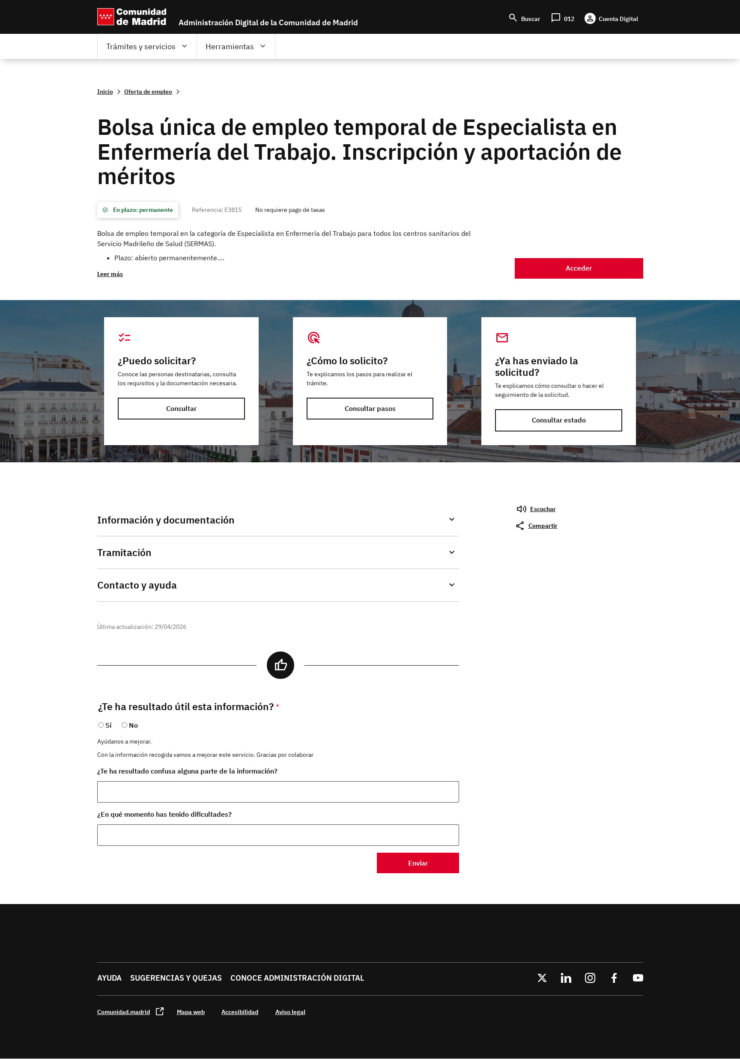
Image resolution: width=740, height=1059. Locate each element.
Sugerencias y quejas (176, 978)
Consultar (181, 408)
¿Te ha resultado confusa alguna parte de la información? (187, 771)
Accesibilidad (239, 1012)
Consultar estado (559, 420)
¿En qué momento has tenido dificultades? (164, 814)
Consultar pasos (370, 408)
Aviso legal (290, 1012)
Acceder (579, 268)
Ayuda (109, 978)
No (133, 725)
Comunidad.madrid (123, 1012)
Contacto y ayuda (137, 585)
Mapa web (191, 1012)
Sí (108, 725)
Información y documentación (166, 520)
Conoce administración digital (297, 978)
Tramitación (124, 552)
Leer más (110, 274)
